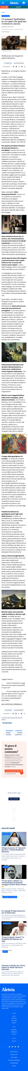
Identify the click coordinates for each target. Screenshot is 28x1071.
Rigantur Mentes (18, 29)
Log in (19, 793)
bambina (5, 951)
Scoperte (14, 1022)
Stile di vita (14, 1018)
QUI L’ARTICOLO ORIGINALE (12, 704)
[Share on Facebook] (13, 66)
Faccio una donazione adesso (13, 771)
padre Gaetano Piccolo (7, 29)
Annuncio (14, 1034)
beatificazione (6, 834)
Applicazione (14, 1032)
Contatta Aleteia (14, 1063)
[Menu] (5, 3)
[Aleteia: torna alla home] (14, 2)
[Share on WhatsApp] (24, 66)
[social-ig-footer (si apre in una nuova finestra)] (18, 1047)
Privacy (14, 1066)
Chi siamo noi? (14, 1054)
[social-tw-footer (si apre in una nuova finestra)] (15, 1047)
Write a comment (14, 799)
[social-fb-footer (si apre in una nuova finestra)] (12, 1047)
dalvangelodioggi (7, 723)
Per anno (14, 1041)
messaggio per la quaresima (9, 897)
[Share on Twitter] (19, 66)
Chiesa (3, 12)
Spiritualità (14, 1020)
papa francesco (6, 923)
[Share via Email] (21, 66)
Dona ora (3, 7)
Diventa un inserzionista (14, 1060)
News (14, 1016)
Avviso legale (14, 1057)
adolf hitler (5, 867)
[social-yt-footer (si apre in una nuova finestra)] (9, 1047)
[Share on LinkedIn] (16, 66)
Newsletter (14, 1029)
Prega (17, 7)
